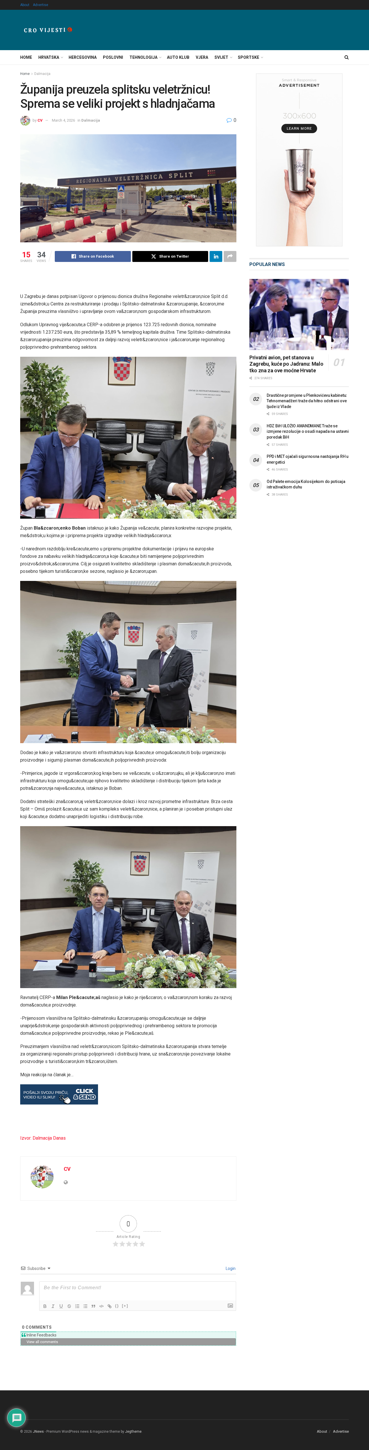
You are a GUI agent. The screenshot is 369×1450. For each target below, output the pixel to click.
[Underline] (61, 1306)
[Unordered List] (85, 1306)
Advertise (40, 5)
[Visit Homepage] (48, 30)
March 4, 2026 (63, 120)
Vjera (202, 57)
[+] (125, 1306)
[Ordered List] (77, 1306)
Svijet (221, 57)
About (24, 5)
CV (40, 120)
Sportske (248, 57)
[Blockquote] (93, 1306)
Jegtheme (133, 1432)
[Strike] (69, 1306)
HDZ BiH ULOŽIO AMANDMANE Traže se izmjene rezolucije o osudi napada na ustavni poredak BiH (308, 431)
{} (117, 1306)
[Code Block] (101, 1306)
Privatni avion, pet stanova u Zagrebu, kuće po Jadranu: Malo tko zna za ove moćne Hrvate (286, 363)
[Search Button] (346, 57)
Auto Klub (178, 57)
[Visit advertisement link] (299, 159)
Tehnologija (143, 57)
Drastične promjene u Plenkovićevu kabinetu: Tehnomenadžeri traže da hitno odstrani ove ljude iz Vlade (307, 401)
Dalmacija (42, 74)
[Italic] (53, 1306)
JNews (38, 1432)
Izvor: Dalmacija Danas (43, 1138)
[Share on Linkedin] (216, 256)
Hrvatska (48, 57)
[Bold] (45, 1306)
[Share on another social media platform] (230, 256)
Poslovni (113, 57)
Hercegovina (83, 57)
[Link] (110, 1306)
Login (230, 1268)
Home (26, 57)
